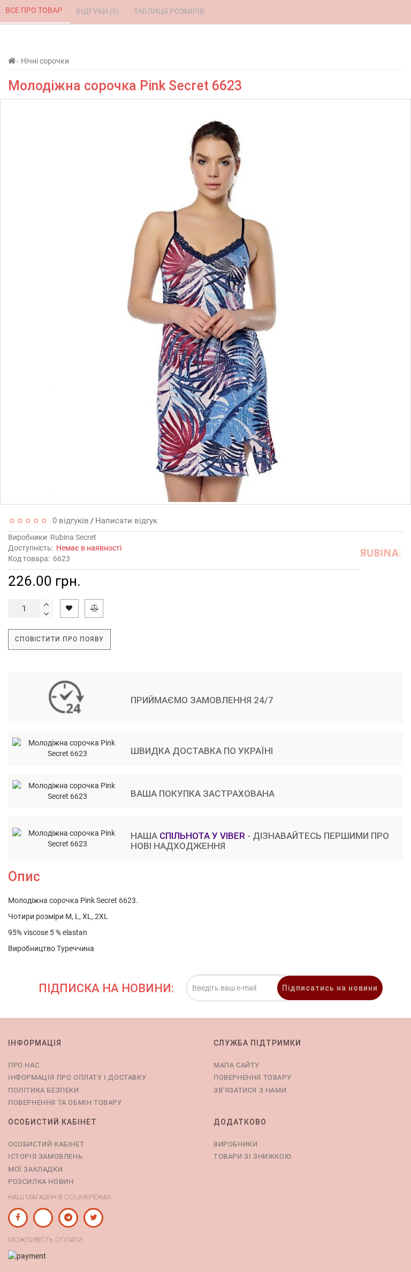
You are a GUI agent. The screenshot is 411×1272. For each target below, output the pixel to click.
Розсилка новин (40, 1181)
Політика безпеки (43, 1090)
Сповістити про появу (59, 639)
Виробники (235, 1144)
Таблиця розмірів (170, 11)
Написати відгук (126, 520)
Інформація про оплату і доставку (77, 1077)
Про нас (23, 1065)
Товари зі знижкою (252, 1156)
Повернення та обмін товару (65, 1102)
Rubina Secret (73, 537)
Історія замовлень (45, 1156)
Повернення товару (252, 1077)
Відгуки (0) (98, 11)
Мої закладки (35, 1169)
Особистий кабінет (46, 1144)
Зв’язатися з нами (250, 1090)
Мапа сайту (237, 1065)
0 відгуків (68, 520)
